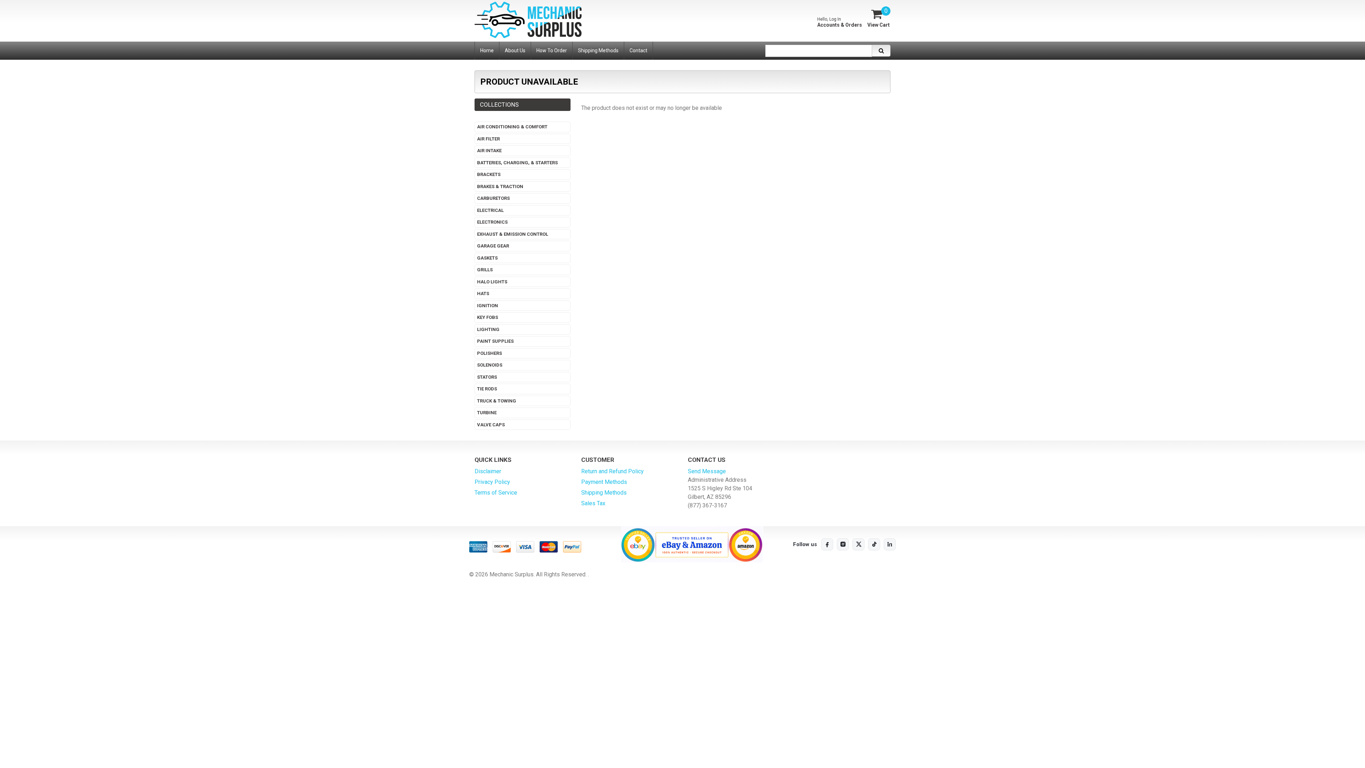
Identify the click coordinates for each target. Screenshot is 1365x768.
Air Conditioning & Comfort (512, 126)
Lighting (488, 329)
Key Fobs (487, 317)
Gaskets (487, 258)
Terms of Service (496, 492)
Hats (483, 293)
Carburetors (493, 198)
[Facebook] (827, 544)
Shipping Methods (604, 492)
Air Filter (488, 139)
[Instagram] (843, 544)
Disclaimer (488, 471)
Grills (485, 269)
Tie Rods (487, 388)
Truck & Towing (496, 401)
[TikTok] (874, 544)
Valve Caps (491, 424)
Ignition (487, 305)
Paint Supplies (495, 341)
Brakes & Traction (500, 186)
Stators (487, 377)
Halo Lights (492, 281)
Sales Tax (593, 503)
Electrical (490, 210)
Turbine (487, 412)
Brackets (488, 174)
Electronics (492, 222)
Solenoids (489, 365)
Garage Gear (493, 246)
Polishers (489, 353)
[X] (858, 544)
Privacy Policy (492, 482)
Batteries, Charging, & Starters (517, 162)
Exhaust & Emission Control (512, 234)
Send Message (707, 471)
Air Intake (489, 150)
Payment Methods (604, 482)
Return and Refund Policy (612, 471)
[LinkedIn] (890, 544)
